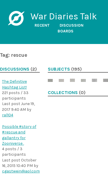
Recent (42, 25)
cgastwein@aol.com (21, 171)
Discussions (14, 69)
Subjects (59, 69)
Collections (63, 92)
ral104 (7, 115)
